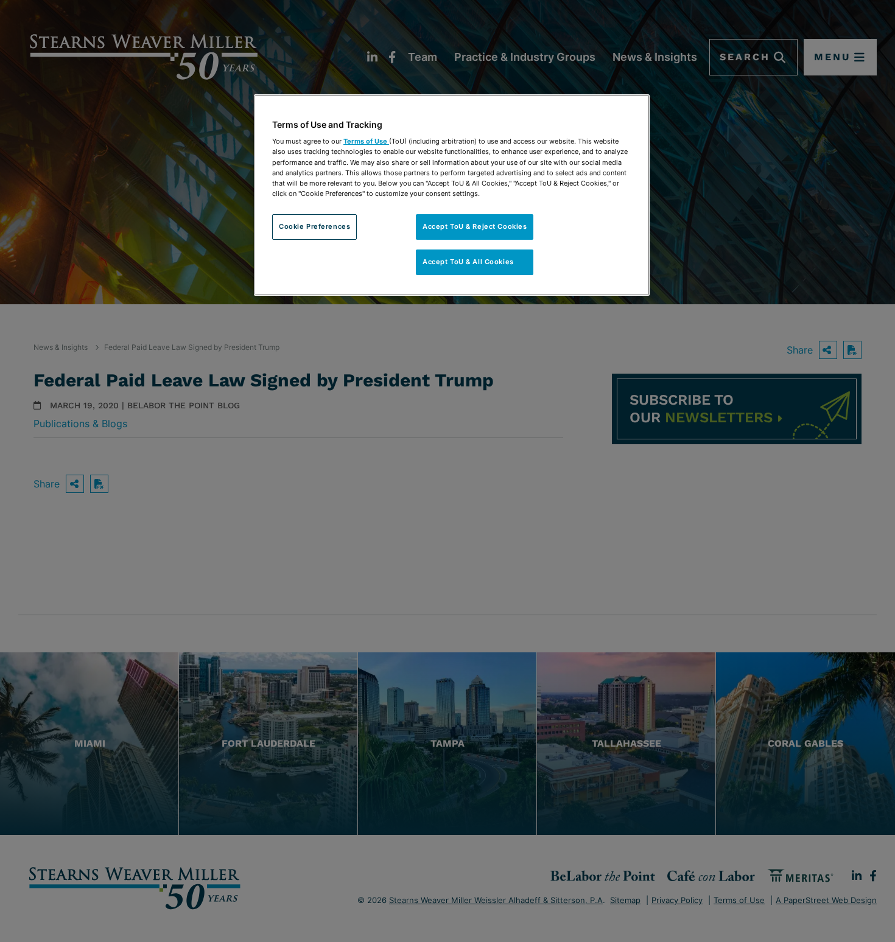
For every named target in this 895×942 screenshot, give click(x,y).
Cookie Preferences (314, 226)
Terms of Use (366, 141)
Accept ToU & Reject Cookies (475, 226)
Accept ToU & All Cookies (475, 261)
